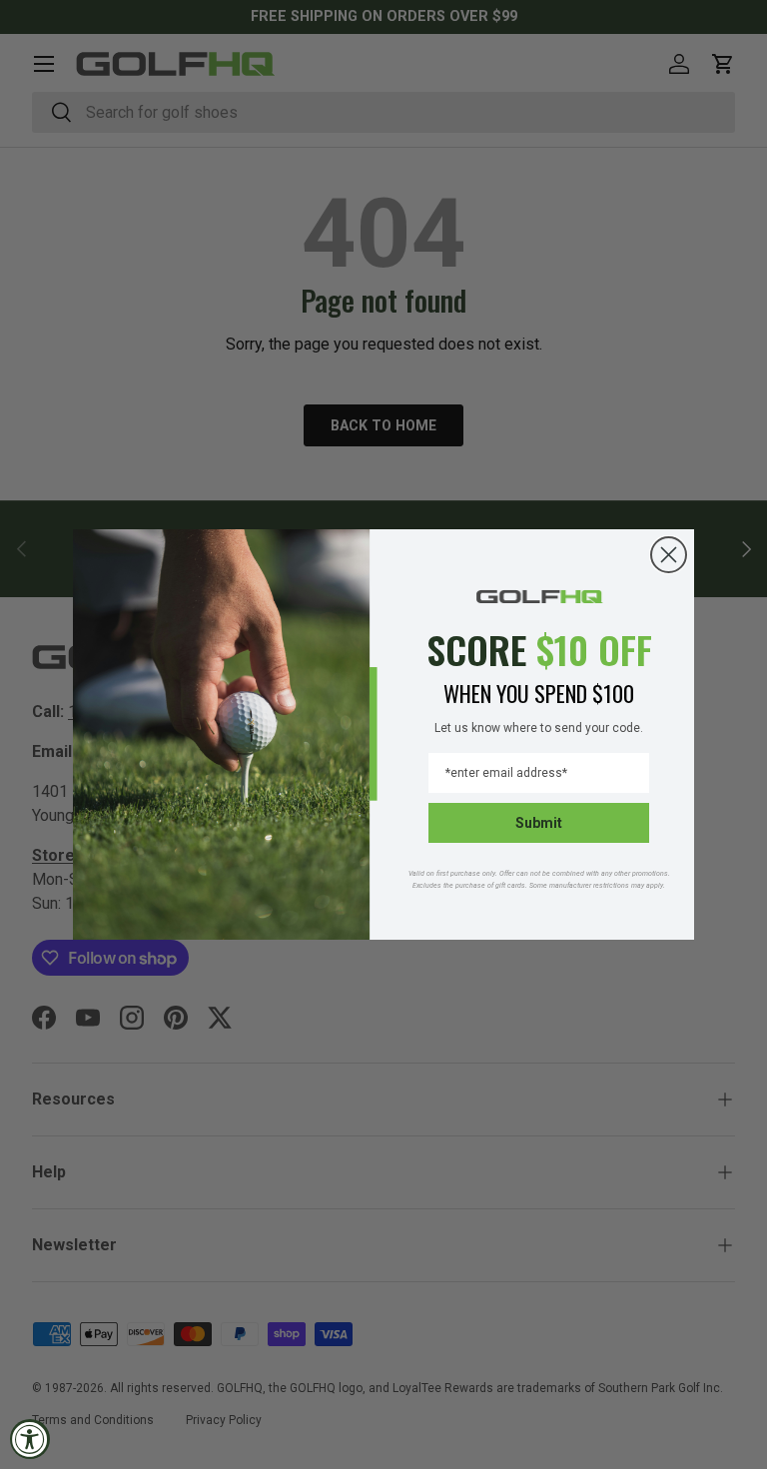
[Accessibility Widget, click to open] (30, 1439)
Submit (538, 823)
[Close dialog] (668, 554)
